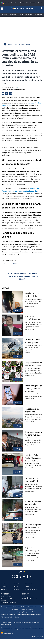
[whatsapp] (31, 577)
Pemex (6, 264)
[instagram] (17, 577)
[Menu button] (3, 9)
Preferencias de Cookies (20, 607)
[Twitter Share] (6, 93)
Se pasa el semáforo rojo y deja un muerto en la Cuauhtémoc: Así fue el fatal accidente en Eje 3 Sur (33, 549)
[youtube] (24, 577)
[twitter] (13, 577)
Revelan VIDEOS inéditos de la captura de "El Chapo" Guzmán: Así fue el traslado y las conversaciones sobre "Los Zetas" (33, 295)
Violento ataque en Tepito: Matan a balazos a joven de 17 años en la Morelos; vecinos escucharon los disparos (33, 526)
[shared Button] (10, 93)
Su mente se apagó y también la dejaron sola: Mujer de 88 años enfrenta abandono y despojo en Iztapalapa (33, 503)
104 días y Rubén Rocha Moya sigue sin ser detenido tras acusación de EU (33, 456)
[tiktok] (20, 577)
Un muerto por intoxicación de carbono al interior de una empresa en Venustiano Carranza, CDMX (33, 480)
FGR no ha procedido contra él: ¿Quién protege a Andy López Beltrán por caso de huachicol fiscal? (33, 318)
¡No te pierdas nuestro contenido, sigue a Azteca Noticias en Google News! (22, 276)
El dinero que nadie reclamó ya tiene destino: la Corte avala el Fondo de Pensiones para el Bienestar (33, 433)
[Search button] (41, 9)
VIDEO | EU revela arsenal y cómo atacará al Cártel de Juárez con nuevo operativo (33, 341)
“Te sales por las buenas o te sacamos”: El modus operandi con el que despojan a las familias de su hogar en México (32, 410)
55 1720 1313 (25, 599)
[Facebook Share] (3, 93)
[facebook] (27, 577)
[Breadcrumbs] (5, 44)
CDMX (15, 264)
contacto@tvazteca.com (29, 597)
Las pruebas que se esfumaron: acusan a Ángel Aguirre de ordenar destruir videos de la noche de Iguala (33, 364)
